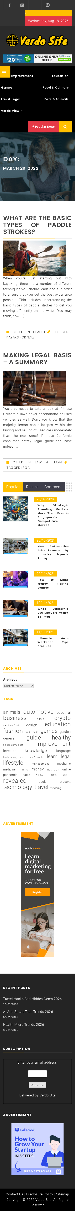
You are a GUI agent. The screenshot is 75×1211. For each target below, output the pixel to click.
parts (26, 774)
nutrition (53, 769)
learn (52, 756)
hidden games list (13, 745)
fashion (13, 731)
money (37, 769)
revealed (15, 780)
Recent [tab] (32, 487)
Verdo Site (48, 1095)
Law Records (36, 757)
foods (35, 732)
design (31, 725)
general (9, 738)
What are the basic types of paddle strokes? (37, 225)
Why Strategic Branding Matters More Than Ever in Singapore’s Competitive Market (53, 515)
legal (26, 467)
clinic (40, 719)
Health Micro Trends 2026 (23, 1025)
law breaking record (14, 757)
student (65, 782)
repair (66, 775)
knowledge (36, 750)
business (15, 718)
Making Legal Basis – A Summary (37, 359)
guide (33, 737)
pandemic (10, 775)
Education (60, 76)
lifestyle (13, 762)
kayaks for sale (20, 337)
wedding (55, 788)
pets (53, 774)
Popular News (44, 126)
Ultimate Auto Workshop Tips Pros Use (53, 642)
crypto (62, 718)
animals (11, 712)
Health (39, 332)
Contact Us (14, 1194)
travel (41, 787)
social (43, 782)
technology (17, 787)
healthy (61, 737)
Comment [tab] (53, 487)
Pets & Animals (56, 99)
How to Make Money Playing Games (53, 584)
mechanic (64, 763)
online (66, 769)
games (49, 731)
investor (9, 751)
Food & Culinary (56, 87)
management (40, 763)
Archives (10, 679)
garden (65, 732)
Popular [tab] (13, 487)
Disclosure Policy (39, 1194)
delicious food (11, 725)
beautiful (63, 712)
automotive (38, 712)
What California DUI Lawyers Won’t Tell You (53, 613)
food (27, 732)
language (63, 751)
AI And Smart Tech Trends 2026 (28, 1012)
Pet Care (40, 775)
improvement (53, 744)
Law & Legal (48, 462)
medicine (9, 769)
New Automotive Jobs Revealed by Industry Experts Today (53, 552)
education (58, 724)
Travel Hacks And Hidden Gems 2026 (32, 999)
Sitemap (62, 1194)
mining (23, 769)
